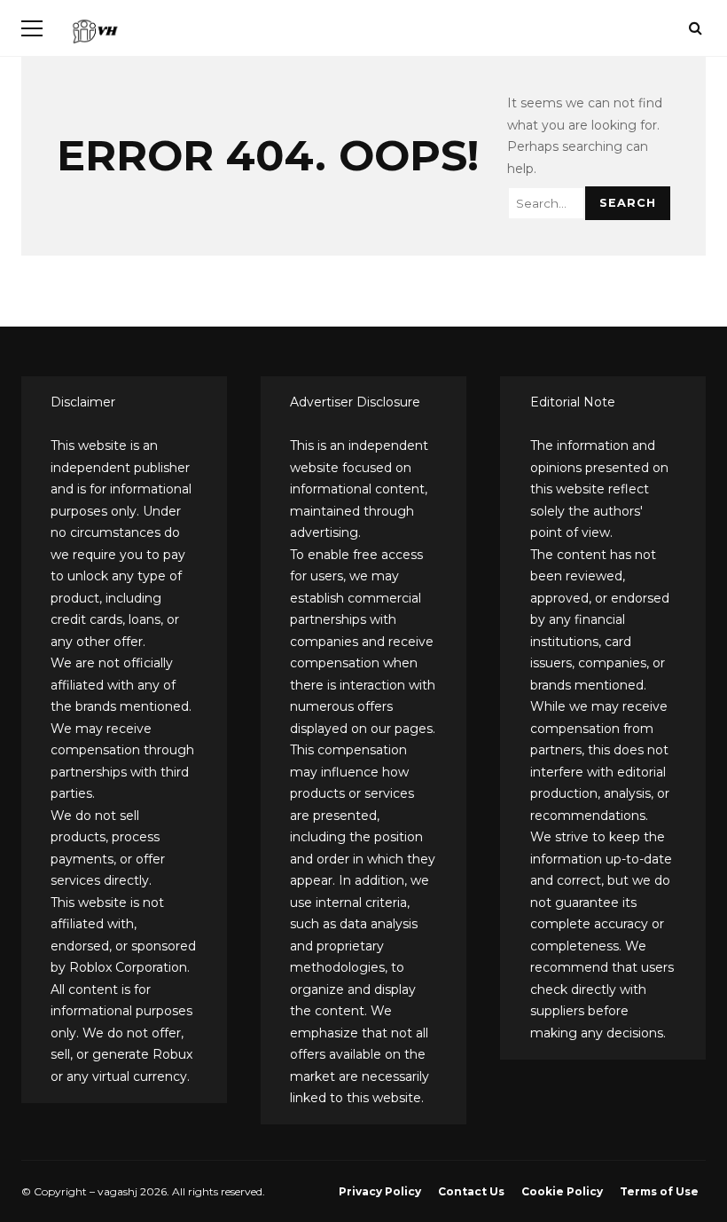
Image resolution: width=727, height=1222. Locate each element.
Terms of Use (659, 1191)
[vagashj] (95, 35)
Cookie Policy (562, 1191)
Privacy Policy (380, 1191)
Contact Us (471, 1191)
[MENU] (32, 28)
